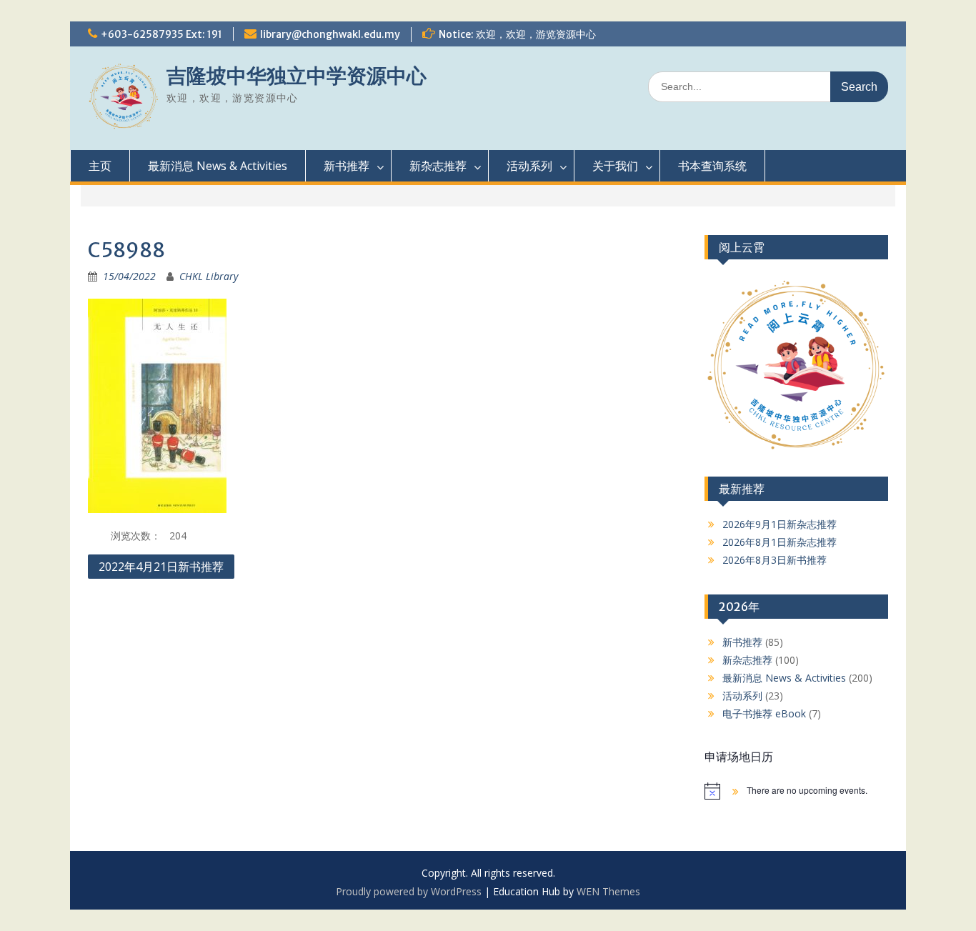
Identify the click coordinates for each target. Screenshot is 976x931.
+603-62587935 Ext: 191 (161, 34)
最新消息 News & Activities (217, 166)
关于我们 (615, 166)
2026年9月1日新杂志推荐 (779, 524)
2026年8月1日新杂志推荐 (779, 542)
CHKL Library (208, 276)
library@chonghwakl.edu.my (330, 34)
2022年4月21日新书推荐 (161, 566)
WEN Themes (608, 891)
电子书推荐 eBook (764, 713)
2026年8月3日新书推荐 (774, 560)
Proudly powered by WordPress (409, 891)
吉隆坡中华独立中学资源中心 (296, 76)
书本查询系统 (712, 166)
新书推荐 (346, 166)
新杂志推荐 (438, 166)
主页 (100, 166)
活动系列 (529, 166)
